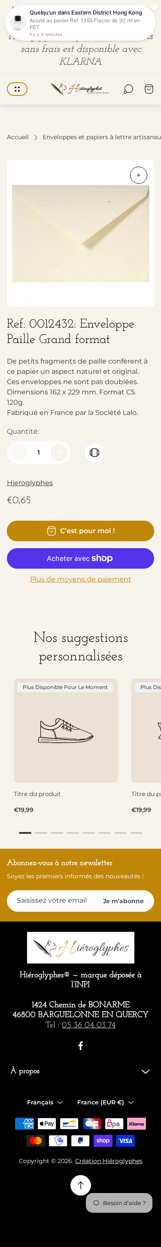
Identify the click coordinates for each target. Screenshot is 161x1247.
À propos (24, 1071)
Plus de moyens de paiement (80, 579)
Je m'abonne (123, 901)
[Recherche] (128, 89)
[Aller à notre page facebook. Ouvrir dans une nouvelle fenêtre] (81, 1046)
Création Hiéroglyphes (109, 1161)
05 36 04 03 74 (88, 1025)
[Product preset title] (66, 730)
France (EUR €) (100, 1102)
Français (40, 1102)
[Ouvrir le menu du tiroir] (17, 89)
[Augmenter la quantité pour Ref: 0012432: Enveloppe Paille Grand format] (59, 453)
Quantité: (23, 431)
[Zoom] (138, 175)
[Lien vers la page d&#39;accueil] (80, 948)
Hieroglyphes (30, 483)
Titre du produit (37, 794)
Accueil (18, 137)
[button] (25, 833)
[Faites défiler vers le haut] (80, 1185)
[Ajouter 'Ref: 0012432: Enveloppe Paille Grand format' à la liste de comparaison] (94, 452)
